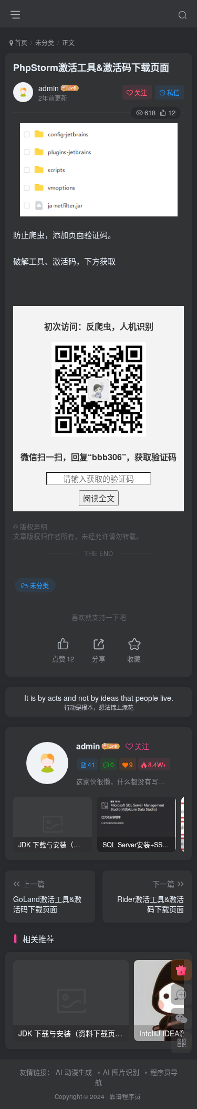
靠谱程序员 (125, 1096)
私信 (173, 92)
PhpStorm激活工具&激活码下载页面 (91, 67)
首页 (20, 42)
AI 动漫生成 (74, 1072)
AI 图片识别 (121, 1072)
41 (91, 764)
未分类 (44, 42)
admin (48, 88)
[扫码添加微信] (181, 1018)
